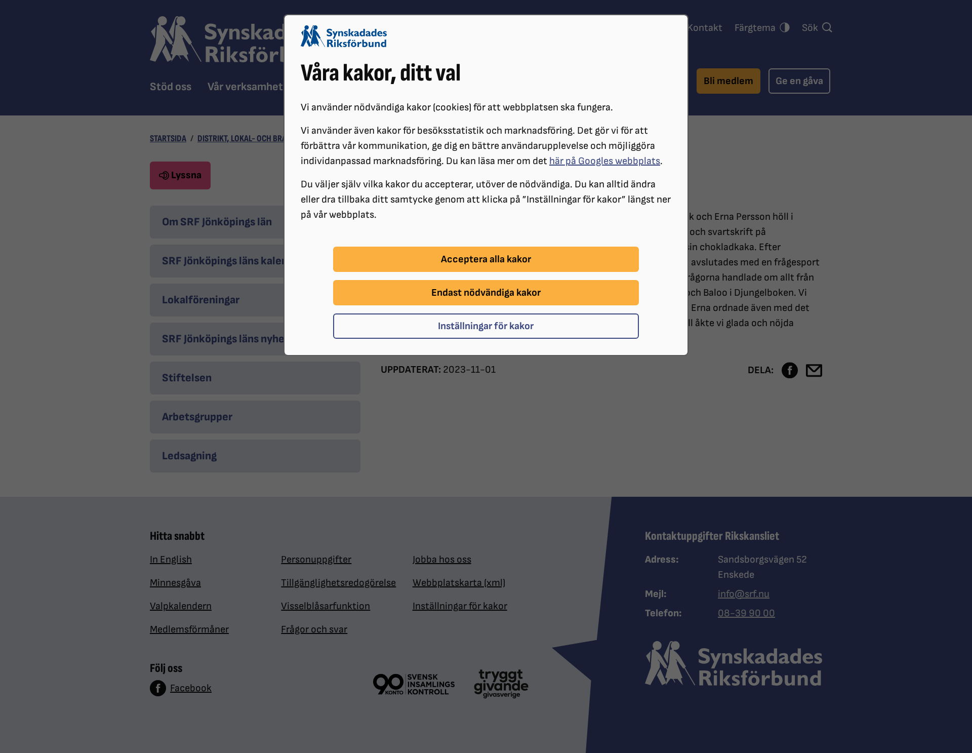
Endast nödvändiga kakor (486, 293)
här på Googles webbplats (604, 161)
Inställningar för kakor (486, 326)
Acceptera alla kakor (486, 259)
